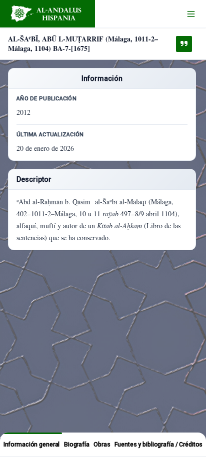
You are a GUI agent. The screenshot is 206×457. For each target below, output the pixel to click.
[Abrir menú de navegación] (191, 14)
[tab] (31, 445)
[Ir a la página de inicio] (47, 13)
